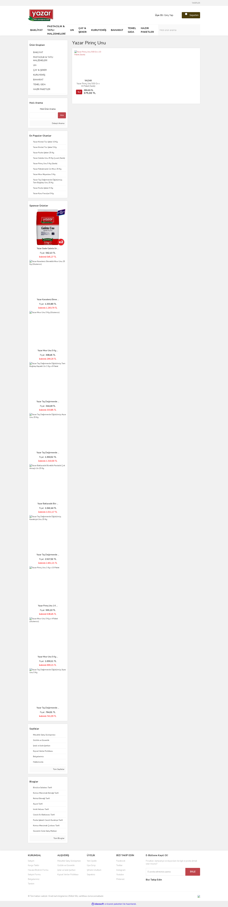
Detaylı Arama (57, 123)
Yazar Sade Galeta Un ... (48, 248)
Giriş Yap (168, 15)
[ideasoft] (98, 904)
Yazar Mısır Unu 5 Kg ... (48, 350)
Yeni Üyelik (91, 861)
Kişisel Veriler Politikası (67, 874)
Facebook (120, 861)
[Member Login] (152, 15)
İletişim (31, 861)
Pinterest (120, 879)
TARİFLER (196, 3)
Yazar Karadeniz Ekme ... (48, 299)
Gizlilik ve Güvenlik (65, 865)
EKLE (193, 871)
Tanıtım (31, 883)
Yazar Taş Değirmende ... (47, 401)
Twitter (119, 865)
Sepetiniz (91, 874)
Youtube (120, 874)
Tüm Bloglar (58, 838)
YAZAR (88, 80)
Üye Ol (159, 15)
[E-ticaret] (114, 904)
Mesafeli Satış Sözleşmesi (69, 861)
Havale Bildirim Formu (38, 870)
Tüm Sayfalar (58, 769)
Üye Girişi (91, 865)
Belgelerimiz (33, 879)
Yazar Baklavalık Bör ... (47, 503)
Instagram (120, 870)
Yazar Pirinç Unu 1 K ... (48, 605)
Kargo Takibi (33, 865)
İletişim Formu (34, 874)
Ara (62, 115)
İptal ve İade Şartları (66, 870)
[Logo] (41, 15)
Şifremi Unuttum (94, 870)
